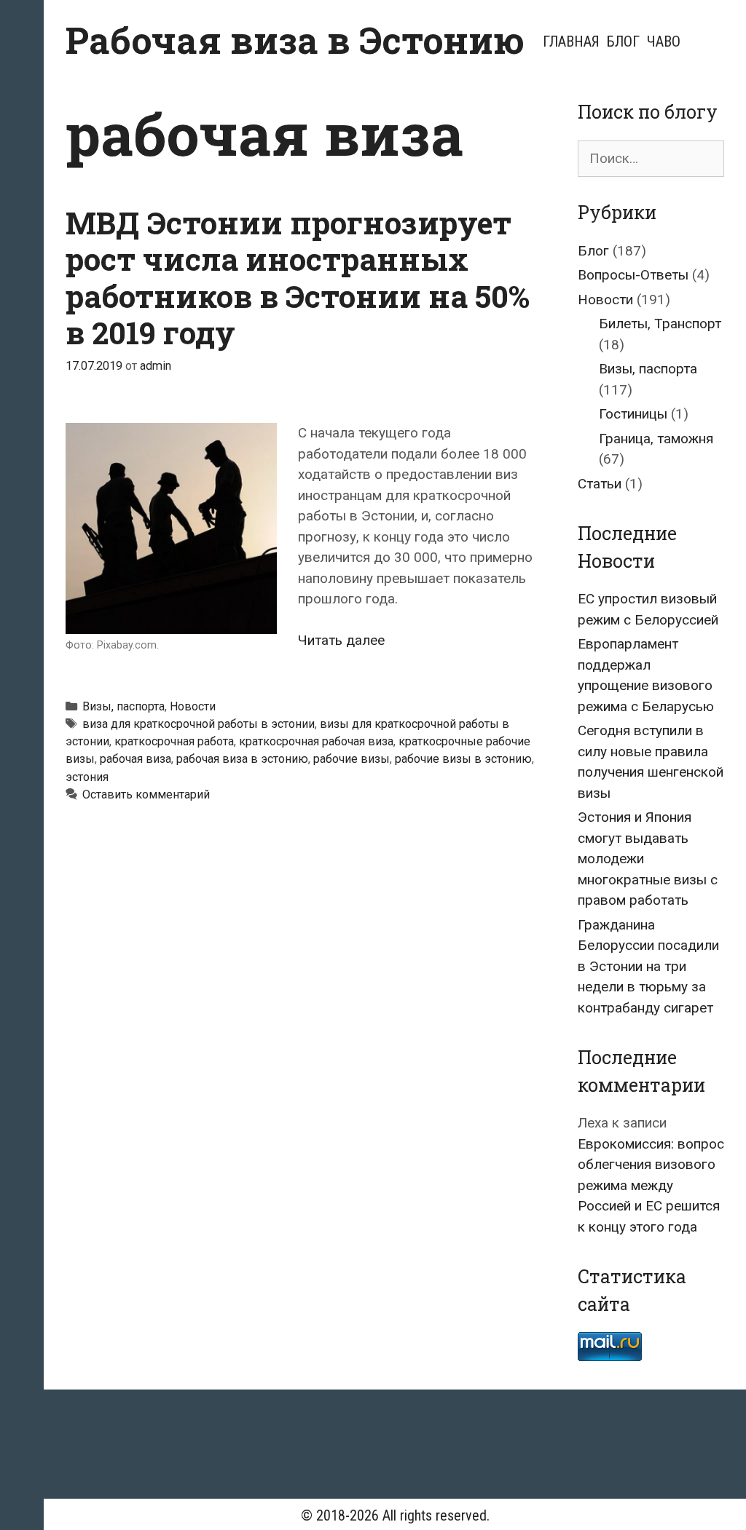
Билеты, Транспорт (660, 323)
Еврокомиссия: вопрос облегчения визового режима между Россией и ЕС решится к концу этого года (651, 1185)
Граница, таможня (656, 438)
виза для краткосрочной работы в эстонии (198, 724)
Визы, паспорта (123, 706)
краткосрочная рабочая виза (316, 741)
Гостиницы (633, 413)
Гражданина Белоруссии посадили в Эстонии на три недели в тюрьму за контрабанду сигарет (648, 966)
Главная (571, 41)
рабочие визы (351, 759)
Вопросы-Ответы (633, 274)
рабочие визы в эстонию (463, 759)
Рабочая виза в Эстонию (295, 40)
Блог (623, 41)
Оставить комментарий (146, 794)
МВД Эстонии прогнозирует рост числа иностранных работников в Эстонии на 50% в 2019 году (298, 277)
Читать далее (341, 640)
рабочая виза (135, 759)
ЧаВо (663, 41)
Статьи (599, 483)
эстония (87, 777)
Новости (193, 706)
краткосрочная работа (174, 741)
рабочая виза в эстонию (242, 759)
